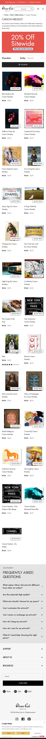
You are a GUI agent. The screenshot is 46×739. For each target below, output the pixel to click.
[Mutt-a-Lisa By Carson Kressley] (12, 381)
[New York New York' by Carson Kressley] (34, 231)
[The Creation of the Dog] (12, 306)
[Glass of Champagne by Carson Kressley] (34, 381)
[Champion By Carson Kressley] (12, 231)
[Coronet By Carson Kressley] (34, 419)
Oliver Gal (19, 712)
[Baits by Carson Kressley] (34, 344)
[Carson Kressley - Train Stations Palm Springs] (12, 494)
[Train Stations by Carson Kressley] (34, 306)
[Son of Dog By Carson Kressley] (34, 156)
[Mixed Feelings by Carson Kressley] (12, 419)
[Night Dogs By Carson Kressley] (12, 269)
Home (6, 15)
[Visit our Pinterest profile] (29, 719)
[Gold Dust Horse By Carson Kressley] (12, 456)
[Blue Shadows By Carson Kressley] (12, 81)
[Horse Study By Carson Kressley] (12, 156)
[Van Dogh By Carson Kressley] (34, 456)
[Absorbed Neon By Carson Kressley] (34, 81)
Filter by (24, 64)
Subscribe (23, 683)
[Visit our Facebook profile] (23, 719)
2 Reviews (16, 364)
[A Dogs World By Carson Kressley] (34, 194)
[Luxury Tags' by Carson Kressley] (12, 194)
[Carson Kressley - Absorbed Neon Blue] (34, 494)
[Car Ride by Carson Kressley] (34, 269)
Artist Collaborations (17, 15)
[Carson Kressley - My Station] (12, 531)
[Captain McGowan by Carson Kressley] (34, 119)
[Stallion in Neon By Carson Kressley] (12, 119)
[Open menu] (43, 9)
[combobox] (24, 9)
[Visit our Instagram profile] (17, 719)
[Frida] (12, 344)
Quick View (15, 89)
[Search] (32, 9)
